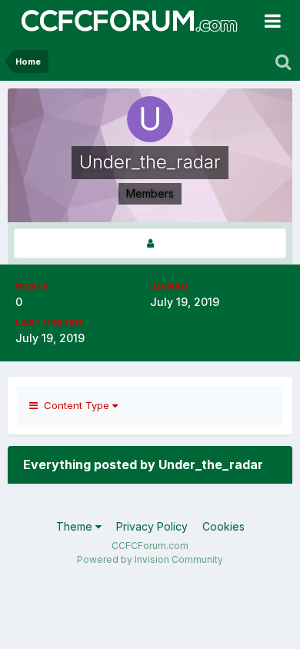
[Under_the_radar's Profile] (150, 243)
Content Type (75, 405)
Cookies (223, 526)
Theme (75, 526)
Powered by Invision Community (150, 559)
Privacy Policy (152, 526)
